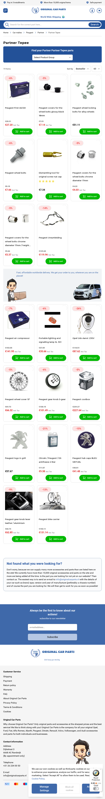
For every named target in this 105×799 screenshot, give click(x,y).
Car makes (17, 32)
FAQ (5, 694)
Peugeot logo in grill (15, 458)
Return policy (9, 685)
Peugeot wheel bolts (15, 173)
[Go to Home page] (49, 10)
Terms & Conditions (12, 707)
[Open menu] (5, 10)
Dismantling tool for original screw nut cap (50, 175)
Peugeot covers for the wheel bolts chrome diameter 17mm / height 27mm (17, 241)
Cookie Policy (38, 778)
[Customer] (92, 10)
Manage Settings (44, 788)
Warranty (7, 689)
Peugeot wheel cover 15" (17, 399)
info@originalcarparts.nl (67, 579)
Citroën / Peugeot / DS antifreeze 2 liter (50, 460)
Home (5, 32)
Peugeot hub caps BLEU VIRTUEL (84, 460)
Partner (41, 32)
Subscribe (52, 637)
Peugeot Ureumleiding (50, 237)
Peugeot (29, 32)
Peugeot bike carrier (49, 519)
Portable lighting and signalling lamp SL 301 (50, 340)
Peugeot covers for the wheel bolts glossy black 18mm (51, 112)
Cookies (7, 711)
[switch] (96, 788)
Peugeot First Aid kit (15, 108)
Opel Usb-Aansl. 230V (83, 338)
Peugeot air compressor (17, 338)
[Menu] (100, 770)
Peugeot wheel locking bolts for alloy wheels (84, 110)
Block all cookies (69, 788)
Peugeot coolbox (81, 399)
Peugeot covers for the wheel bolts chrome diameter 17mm (84, 177)
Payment (7, 681)
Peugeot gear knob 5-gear (52, 399)
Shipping (7, 676)
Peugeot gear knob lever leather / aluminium (17, 521)
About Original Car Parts (15, 698)
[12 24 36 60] (97, 69)
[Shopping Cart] (99, 10)
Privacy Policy (10, 702)
